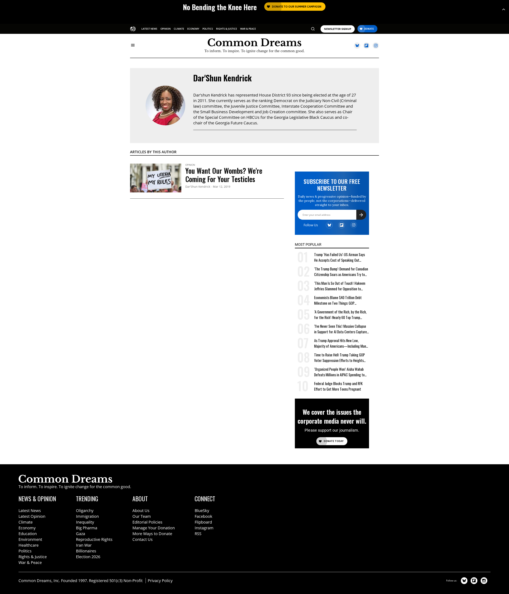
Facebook (203, 516)
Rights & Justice (32, 556)
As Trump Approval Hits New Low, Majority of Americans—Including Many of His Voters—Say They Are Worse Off (340, 343)
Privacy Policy (160, 580)
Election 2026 (88, 556)
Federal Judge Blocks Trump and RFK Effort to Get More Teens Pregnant (338, 386)
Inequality (85, 522)
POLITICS (207, 28)
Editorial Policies (147, 522)
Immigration (87, 516)
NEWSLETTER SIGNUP (337, 29)
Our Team (141, 516)
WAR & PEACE (248, 28)
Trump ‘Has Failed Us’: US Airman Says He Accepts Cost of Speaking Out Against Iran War (339, 257)
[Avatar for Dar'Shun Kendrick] (165, 105)
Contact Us (142, 539)
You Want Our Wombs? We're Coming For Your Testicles (223, 174)
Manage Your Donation (153, 528)
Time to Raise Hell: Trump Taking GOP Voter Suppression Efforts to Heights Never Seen (339, 357)
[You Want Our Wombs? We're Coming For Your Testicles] (155, 177)
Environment (30, 539)
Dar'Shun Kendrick (222, 78)
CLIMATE (179, 28)
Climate (25, 522)
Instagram (204, 528)
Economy (27, 528)
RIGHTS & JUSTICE (226, 28)
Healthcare (28, 545)
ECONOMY (193, 28)
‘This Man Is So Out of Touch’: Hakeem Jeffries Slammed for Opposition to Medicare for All (339, 286)
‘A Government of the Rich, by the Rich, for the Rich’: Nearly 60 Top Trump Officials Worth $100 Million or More (340, 314)
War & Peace (30, 562)
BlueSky (202, 510)
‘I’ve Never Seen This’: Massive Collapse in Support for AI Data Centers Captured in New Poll (341, 329)
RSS (198, 533)
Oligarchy (84, 510)
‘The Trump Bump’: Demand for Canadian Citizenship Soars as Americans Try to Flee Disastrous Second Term (341, 271)
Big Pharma (86, 528)
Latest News (29, 510)
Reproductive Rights (94, 539)
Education (27, 533)
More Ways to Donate (152, 533)
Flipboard (203, 522)
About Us (141, 510)
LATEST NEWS (149, 28)
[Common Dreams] (133, 28)
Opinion (190, 165)
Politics (25, 551)
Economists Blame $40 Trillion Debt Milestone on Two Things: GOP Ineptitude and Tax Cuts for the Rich (338, 300)
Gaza (80, 533)
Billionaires (86, 551)
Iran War (84, 545)
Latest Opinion (31, 516)
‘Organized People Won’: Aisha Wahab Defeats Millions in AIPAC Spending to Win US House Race (339, 372)
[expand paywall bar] (503, 9)
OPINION (165, 28)
